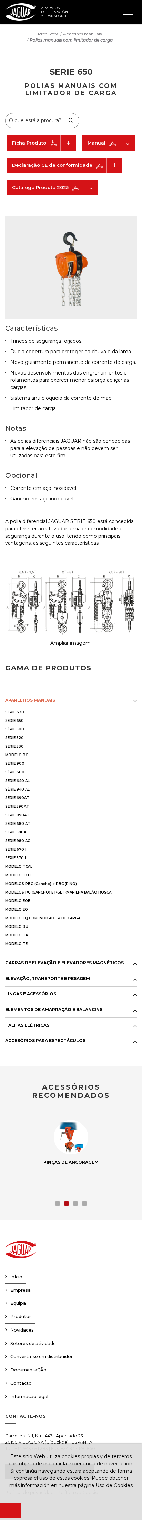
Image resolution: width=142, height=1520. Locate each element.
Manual (96, 143)
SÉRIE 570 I (15, 858)
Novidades (22, 1330)
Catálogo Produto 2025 (40, 187)
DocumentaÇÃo (28, 1369)
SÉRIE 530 (14, 746)
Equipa (18, 1303)
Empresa (20, 1290)
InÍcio (16, 1276)
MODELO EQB (18, 901)
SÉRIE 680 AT (17, 823)
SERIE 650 (14, 720)
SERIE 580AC (17, 832)
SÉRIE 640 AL (17, 781)
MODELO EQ (16, 909)
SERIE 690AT (17, 798)
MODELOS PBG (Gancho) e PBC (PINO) (41, 884)
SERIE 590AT (17, 806)
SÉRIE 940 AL (17, 789)
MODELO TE (16, 944)
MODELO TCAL (18, 866)
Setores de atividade (33, 1343)
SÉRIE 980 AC (17, 841)
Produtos (21, 1316)
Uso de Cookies (114, 1485)
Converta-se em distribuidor (41, 1356)
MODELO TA (16, 935)
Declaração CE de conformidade (52, 165)
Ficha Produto (29, 143)
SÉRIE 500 (14, 729)
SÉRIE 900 (14, 763)
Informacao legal (29, 1396)
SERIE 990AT (17, 815)
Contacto (21, 1383)
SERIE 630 (14, 712)
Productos (48, 33)
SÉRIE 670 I (15, 849)
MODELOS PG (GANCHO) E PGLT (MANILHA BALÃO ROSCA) (59, 892)
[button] (57, 1203)
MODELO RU (16, 926)
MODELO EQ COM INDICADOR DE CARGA (42, 918)
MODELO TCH (18, 875)
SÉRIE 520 (14, 738)
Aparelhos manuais (82, 33)
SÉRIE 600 (14, 772)
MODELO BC (16, 755)
